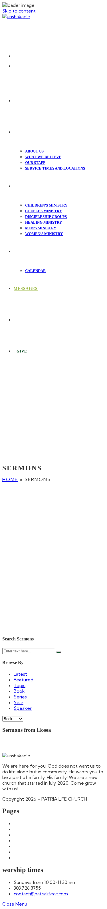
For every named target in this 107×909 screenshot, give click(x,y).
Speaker (23, 708)
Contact (22, 840)
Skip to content (19, 11)
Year (18, 702)
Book (19, 691)
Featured (23, 680)
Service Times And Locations (44, 857)
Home (10, 479)
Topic (19, 685)
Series (20, 697)
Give (19, 846)
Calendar (23, 835)
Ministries (23, 852)
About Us (24, 829)
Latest (20, 674)
